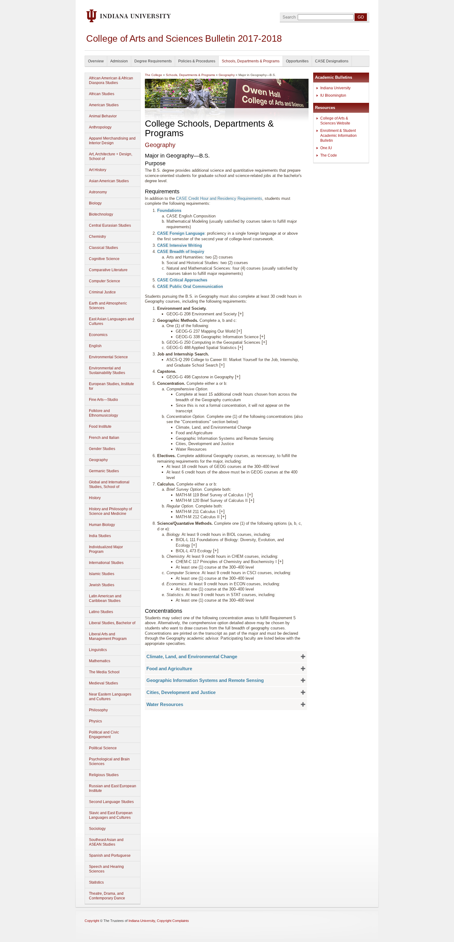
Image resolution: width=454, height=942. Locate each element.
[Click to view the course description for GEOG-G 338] (262, 336)
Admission (119, 61)
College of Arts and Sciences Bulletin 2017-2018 (184, 38)
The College (153, 75)
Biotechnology (101, 214)
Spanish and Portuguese (110, 855)
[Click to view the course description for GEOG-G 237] (239, 331)
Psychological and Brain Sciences (109, 761)
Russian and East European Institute (112, 788)
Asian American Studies (109, 181)
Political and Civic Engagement (104, 734)
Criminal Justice (102, 292)
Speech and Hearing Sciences (106, 868)
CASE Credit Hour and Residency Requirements (219, 198)
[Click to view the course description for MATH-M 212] (223, 517)
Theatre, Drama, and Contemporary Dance (107, 895)
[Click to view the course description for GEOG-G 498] (237, 377)
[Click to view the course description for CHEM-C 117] (280, 561)
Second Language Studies (111, 802)
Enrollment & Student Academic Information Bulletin (338, 135)
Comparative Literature (108, 270)
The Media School (104, 672)
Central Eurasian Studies (110, 225)
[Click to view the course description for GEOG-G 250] (264, 342)
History (95, 498)
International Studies (106, 563)
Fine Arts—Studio (103, 399)
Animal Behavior (103, 116)
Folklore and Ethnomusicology (103, 413)
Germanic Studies (104, 471)
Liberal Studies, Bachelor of (112, 623)
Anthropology (100, 127)
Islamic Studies (101, 574)
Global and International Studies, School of (109, 484)
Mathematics (99, 661)
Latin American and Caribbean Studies (105, 598)
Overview (96, 61)
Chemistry (97, 236)
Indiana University (335, 88)
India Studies (100, 536)
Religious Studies (104, 775)
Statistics (96, 882)
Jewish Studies (101, 585)
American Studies (104, 105)
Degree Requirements (153, 61)
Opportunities (297, 61)
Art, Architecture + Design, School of (110, 156)
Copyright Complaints (173, 921)
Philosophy (98, 710)
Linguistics (98, 650)
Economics (98, 335)
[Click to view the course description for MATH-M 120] (251, 500)
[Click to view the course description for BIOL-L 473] (215, 551)
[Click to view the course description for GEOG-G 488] (240, 347)
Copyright (92, 921)
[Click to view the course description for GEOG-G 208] (240, 314)
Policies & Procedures (196, 61)
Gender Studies (102, 449)
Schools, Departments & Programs (251, 61)
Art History (97, 170)
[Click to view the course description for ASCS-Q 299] (222, 365)
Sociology (97, 828)
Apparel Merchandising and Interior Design (112, 140)
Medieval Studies (103, 683)
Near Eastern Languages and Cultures (110, 696)
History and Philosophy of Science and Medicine (110, 511)
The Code (328, 155)
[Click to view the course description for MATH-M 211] (222, 511)
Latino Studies (101, 612)
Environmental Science (108, 357)
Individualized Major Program (106, 549)
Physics (95, 721)
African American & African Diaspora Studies (111, 80)
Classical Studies (103, 248)
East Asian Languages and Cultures (111, 321)
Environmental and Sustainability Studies (107, 370)
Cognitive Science (104, 259)
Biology (95, 203)
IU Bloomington (333, 95)
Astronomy (98, 192)
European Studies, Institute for (111, 386)
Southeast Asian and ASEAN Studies (106, 842)
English (95, 346)
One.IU (326, 148)
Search (289, 17)
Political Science (103, 748)
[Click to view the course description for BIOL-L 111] (194, 545)
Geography (98, 460)
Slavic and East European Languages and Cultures (110, 815)
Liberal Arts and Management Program (108, 636)
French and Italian (104, 437)
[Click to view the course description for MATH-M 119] (250, 495)
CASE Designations (331, 61)
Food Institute (100, 426)
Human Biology (102, 525)
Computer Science (104, 281)
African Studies (101, 94)
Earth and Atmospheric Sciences (108, 305)
